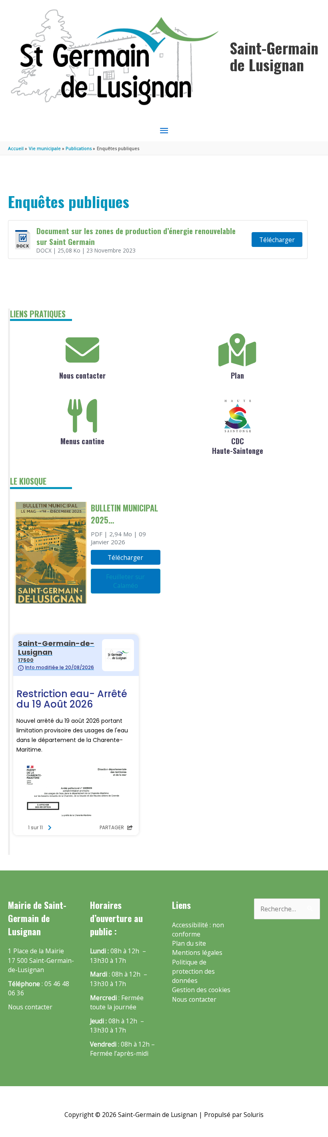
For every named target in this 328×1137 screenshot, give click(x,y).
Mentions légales (197, 952)
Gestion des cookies (201, 989)
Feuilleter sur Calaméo (125, 581)
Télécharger (277, 239)
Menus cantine (82, 441)
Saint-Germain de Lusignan (274, 56)
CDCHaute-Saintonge (237, 445)
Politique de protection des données (193, 971)
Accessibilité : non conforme (198, 929)
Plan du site (189, 943)
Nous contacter (82, 375)
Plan (237, 375)
